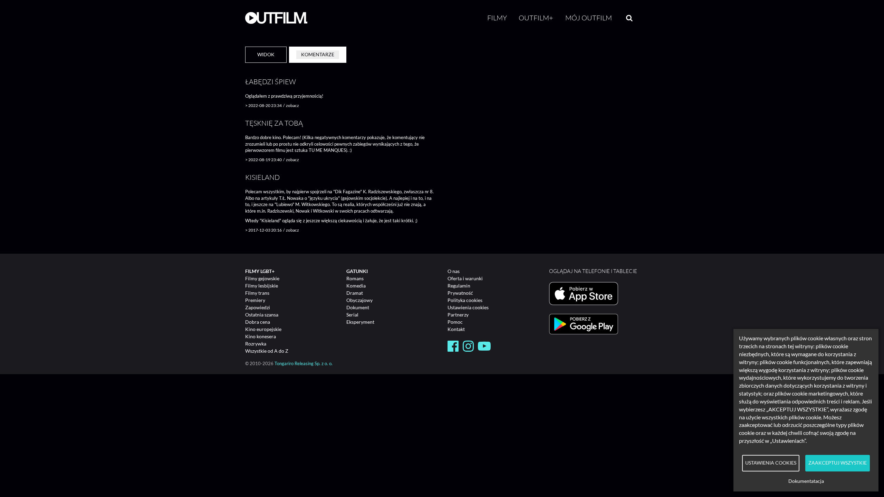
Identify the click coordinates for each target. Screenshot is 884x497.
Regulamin (459, 286)
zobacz (292, 105)
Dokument (357, 307)
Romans (355, 278)
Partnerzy (458, 315)
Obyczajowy (359, 300)
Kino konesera (260, 336)
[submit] (629, 18)
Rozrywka (255, 344)
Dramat (354, 293)
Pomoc (455, 322)
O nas (454, 271)
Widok (266, 54)
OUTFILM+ (536, 17)
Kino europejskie (263, 329)
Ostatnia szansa (261, 315)
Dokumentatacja (806, 481)
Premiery (255, 300)
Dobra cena (257, 322)
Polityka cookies (465, 300)
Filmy (497, 17)
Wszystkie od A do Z (266, 351)
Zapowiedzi (257, 307)
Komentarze (317, 54)
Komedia (356, 286)
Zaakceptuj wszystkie (837, 463)
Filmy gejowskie (262, 278)
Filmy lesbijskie (261, 286)
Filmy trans (257, 293)
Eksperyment (360, 322)
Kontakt (456, 329)
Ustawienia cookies (468, 307)
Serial (352, 315)
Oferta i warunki (465, 278)
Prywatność (460, 293)
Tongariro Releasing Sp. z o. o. (304, 363)
